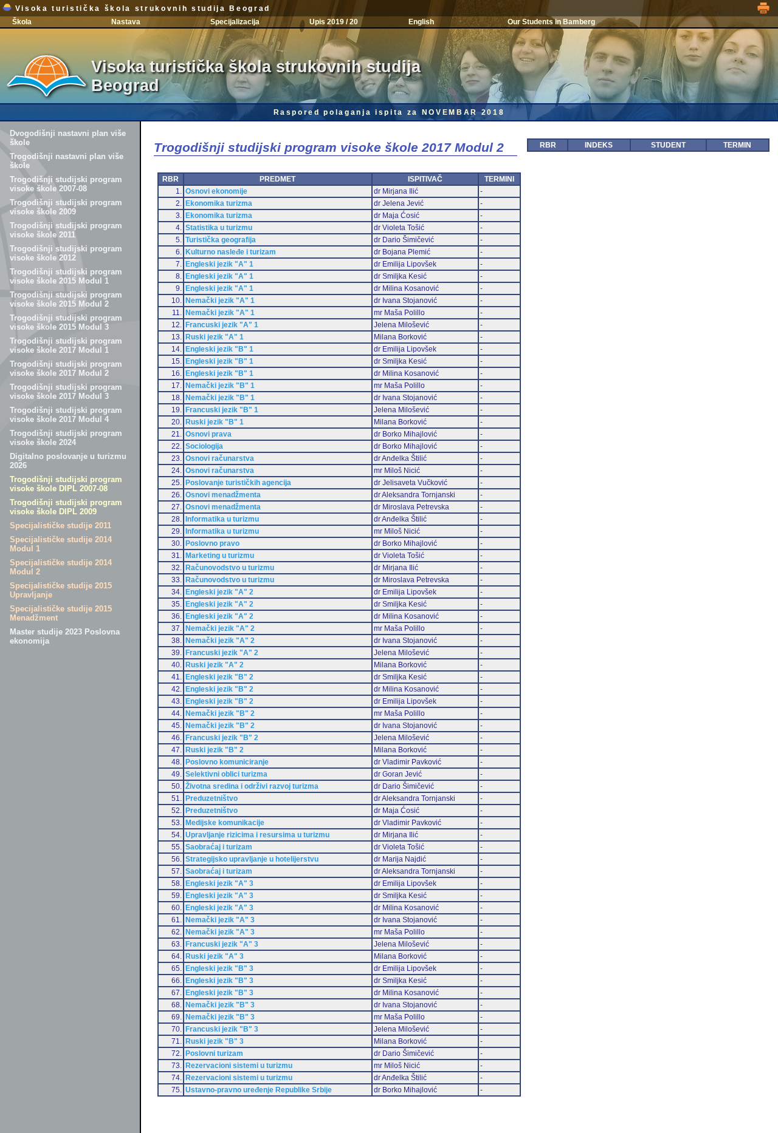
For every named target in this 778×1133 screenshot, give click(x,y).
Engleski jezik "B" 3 (219, 968)
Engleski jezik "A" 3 (219, 883)
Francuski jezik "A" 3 (221, 944)
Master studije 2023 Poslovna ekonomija (65, 636)
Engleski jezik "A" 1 (219, 264)
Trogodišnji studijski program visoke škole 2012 (66, 253)
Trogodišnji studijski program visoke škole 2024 (66, 438)
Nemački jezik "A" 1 (220, 300)
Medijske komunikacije (224, 822)
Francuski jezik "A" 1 (221, 325)
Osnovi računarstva (219, 458)
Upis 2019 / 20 (333, 22)
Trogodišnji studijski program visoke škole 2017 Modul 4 (66, 415)
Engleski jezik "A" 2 (219, 592)
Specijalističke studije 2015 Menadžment (61, 613)
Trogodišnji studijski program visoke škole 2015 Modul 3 (66, 322)
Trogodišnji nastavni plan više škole (66, 161)
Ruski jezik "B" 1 (214, 422)
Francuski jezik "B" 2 (221, 737)
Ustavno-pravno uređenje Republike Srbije (258, 1090)
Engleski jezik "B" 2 (219, 677)
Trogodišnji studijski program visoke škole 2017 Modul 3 (66, 392)
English (421, 22)
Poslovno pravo (212, 543)
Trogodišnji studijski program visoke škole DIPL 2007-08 (66, 484)
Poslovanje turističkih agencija (238, 482)
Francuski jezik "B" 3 (221, 1029)
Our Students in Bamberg (551, 22)
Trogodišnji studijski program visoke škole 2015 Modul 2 (66, 299)
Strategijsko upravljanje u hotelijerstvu (251, 859)
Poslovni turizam (214, 1053)
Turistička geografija (220, 240)
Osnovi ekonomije (216, 191)
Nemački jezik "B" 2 (220, 713)
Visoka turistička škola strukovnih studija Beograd (141, 8)
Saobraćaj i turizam (218, 847)
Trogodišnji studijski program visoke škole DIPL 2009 (66, 507)
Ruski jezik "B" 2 (214, 750)
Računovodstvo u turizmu (229, 567)
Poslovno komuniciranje (227, 762)
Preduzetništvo (211, 798)
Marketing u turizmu (219, 555)
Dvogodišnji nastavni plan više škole (68, 138)
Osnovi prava (208, 434)
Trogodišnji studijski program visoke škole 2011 (66, 230)
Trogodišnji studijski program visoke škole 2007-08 (66, 184)
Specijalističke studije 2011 (60, 525)
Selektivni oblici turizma (226, 774)
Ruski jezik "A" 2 (214, 665)
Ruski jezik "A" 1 (214, 337)
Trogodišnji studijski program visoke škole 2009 (66, 207)
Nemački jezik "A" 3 (220, 920)
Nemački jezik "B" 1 (220, 385)
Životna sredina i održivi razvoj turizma (251, 786)
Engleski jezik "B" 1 (219, 349)
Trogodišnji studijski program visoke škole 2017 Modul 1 (66, 345)
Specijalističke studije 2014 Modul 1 (61, 544)
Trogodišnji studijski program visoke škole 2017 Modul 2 (66, 368)
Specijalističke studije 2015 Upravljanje (61, 590)
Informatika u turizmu (222, 519)
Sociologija (204, 446)
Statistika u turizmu (218, 227)
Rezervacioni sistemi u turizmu (238, 1065)
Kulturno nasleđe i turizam (230, 252)
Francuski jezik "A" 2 (221, 652)
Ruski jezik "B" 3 (214, 1041)
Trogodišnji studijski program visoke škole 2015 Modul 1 (66, 276)
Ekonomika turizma (218, 203)
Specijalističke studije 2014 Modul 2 (61, 567)
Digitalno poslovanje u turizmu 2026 (68, 461)
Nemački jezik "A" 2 (220, 628)
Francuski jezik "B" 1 (221, 410)
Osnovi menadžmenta (223, 495)
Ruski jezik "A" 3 (214, 956)
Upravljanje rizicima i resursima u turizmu (257, 835)
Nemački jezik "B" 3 (220, 1005)
